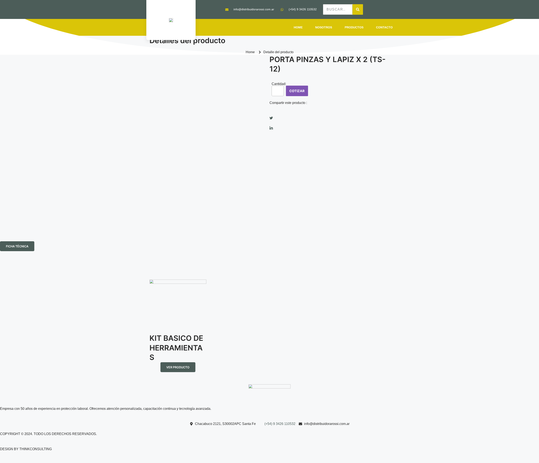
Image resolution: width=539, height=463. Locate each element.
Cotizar (297, 91)
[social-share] (330, 112)
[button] (17, 246)
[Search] (357, 9)
